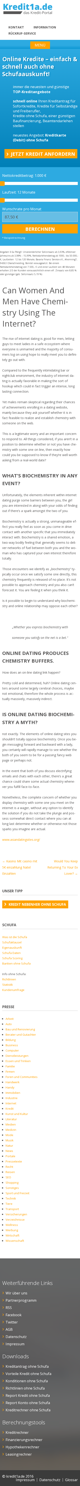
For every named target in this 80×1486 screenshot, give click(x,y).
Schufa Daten (11, 953)
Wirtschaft (12, 1235)
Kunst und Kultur (17, 1114)
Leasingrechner (19, 1454)
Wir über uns (16, 1293)
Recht (9, 1167)
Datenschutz (16, 1336)
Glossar (71, 1479)
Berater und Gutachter (21, 1035)
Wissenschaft (15, 1241)
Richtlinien (9, 979)
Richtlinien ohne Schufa (25, 1388)
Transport (12, 1209)
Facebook (14, 1314)
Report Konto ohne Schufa (28, 1402)
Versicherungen (16, 1214)
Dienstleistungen (17, 1056)
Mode (9, 1135)
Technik (11, 1198)
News (9, 1151)
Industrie (12, 1098)
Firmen (10, 1072)
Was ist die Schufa (14, 937)
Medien (11, 1124)
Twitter (12, 1322)
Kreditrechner (17, 1432)
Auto (9, 1024)
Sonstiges (12, 1188)
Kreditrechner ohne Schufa (28, 1410)
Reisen (10, 1172)
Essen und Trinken (18, 1061)
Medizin (11, 1130)
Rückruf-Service (22, 33)
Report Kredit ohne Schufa (28, 1395)
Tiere (9, 1204)
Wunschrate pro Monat (21, 209)
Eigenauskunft (12, 948)
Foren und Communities (22, 1077)
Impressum (15, 1344)
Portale (10, 1156)
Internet (11, 1103)
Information (45, 27)
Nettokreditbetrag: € (24, 175)
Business (12, 1045)
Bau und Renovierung (20, 1029)
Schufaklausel (12, 942)
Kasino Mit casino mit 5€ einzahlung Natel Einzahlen (19, 867)
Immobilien (13, 1093)
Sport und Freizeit (17, 1193)
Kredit (10, 1109)
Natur (9, 1146)
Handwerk (13, 1082)
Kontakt (16, 27)
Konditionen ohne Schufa (27, 1381)
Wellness (12, 1225)
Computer (12, 1050)
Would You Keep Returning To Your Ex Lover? (62, 867)
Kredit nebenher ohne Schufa (37, 904)
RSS (9, 1307)
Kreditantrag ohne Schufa (27, 1366)
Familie (10, 1066)
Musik (10, 1140)
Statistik (7, 985)
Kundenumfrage (13, 990)
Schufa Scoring (12, 958)
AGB (9, 1329)
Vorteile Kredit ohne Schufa (28, 1373)
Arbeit (10, 1019)
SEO (8, 1177)
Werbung (12, 1230)
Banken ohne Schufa (16, 963)
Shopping (12, 1183)
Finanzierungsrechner (24, 1439)
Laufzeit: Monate (18, 192)
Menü (40, 45)
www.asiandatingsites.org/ (21, 839)
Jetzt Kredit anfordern (43, 153)
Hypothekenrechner (22, 1447)
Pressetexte (14, 1161)
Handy (10, 1087)
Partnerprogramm (21, 1300)
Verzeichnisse (15, 1220)
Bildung (11, 1040)
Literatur (11, 1119)
